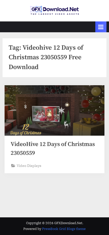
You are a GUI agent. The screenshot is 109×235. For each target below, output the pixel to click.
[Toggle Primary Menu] (100, 26)
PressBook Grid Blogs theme (64, 229)
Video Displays (29, 165)
